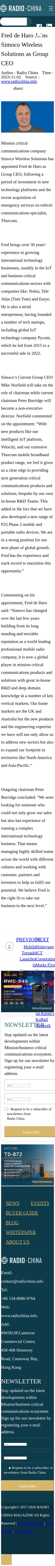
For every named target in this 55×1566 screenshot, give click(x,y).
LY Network (24, 1531)
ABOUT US (18, 1242)
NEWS (12, 1203)
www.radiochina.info (19, 81)
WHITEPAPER (21, 1232)
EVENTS (40, 1203)
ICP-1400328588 (30, 1523)
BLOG (12, 1222)
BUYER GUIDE (22, 1213)
